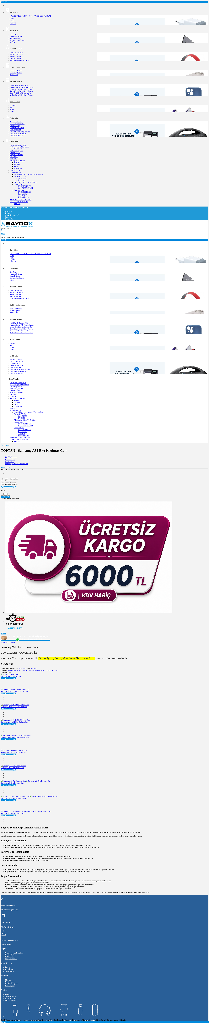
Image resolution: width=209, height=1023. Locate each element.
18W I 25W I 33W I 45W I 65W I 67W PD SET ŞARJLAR (30, 16)
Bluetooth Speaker (16, 122)
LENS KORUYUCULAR (19, 202)
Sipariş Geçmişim (11, 996)
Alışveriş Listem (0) (12, 215)
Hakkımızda (9, 957)
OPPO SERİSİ (23, 198)
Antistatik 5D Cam (20, 176)
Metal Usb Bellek (16, 71)
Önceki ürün (5, 445)
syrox (57, 670)
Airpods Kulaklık (16, 56)
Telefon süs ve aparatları (18, 134)
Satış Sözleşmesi (11, 959)
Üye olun (33, 668)
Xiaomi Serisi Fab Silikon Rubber (21, 91)
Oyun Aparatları (15, 130)
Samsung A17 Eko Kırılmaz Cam (12, 813)
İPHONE (21, 180)
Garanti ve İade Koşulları (14, 953)
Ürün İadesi (9, 969)
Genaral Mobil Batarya (17, 40)
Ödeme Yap (9, 219)
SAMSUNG (22, 178)
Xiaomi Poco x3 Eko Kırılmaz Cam (13, 752)
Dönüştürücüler (15, 170)
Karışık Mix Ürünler (17, 128)
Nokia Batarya (15, 38)
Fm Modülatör (14, 126)
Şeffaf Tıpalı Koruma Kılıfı (19, 85)
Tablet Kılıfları (15, 153)
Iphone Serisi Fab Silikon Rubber (21, 89)
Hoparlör (17, 164)
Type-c (12, 20)
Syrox (10, 481)
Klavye (16, 166)
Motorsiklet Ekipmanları (18, 145)
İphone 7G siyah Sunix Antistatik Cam (14, 798)
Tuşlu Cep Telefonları (17, 124)
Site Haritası (9, 971)
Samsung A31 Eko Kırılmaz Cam (16, 464)
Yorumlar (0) (12, 642)
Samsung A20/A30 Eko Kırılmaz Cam (14, 707)
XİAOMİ (21, 196)
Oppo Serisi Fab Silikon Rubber (21, 93)
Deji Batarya (14, 34)
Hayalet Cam (18, 184)
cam (52, 670)
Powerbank (13, 159)
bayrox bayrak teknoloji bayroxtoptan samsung (24, 670)
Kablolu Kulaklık (16, 58)
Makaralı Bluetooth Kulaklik (19, 60)
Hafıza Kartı (14, 75)
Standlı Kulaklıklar (16, 52)
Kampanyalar (9, 986)
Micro (12, 18)
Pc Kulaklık (18, 168)
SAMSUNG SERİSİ (25, 188)
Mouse (16, 162)
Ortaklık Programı (11, 984)
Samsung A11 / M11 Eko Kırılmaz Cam (14, 722)
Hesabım (8, 213)
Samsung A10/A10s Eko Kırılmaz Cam (14, 691)
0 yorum (5, 479)
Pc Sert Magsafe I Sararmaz (19, 147)
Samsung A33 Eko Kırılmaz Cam (12, 783)
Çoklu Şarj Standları (17, 149)
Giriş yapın (22, 668)
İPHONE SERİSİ (24, 186)
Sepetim (8, 217)
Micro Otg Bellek (16, 73)
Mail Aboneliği (10, 1000)
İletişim (3, 633)
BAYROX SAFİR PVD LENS (20, 200)
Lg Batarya (13, 42)
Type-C (12, 111)
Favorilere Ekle (6, 499)
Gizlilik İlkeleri (10, 955)
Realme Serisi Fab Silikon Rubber (21, 95)
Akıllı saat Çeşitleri (16, 151)
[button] (8, 487)
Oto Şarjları (14, 157)
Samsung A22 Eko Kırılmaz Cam (12, 768)
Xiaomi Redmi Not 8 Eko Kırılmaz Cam (15, 737)
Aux (11, 107)
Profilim (8, 994)
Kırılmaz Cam (19, 190)
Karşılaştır (15, 499)
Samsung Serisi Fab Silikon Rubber (22, 87)
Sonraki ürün (5, 467)
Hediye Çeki (9, 982)
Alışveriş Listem (10, 998)
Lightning (13, 22)
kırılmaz (47, 670)
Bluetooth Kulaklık (16, 54)
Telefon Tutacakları (16, 135)
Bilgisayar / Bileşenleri (17, 161)
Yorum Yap (14, 479)
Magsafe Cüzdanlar (16, 155)
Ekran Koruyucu (15, 172)
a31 (42, 670)
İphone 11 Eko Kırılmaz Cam (11, 676)
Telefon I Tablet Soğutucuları (20, 132)
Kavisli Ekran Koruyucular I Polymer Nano (29, 174)
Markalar (8, 980)
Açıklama (4, 642)
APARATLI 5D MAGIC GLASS (25, 182)
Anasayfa (8, 211)
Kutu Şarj (13, 24)
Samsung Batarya (16, 36)
